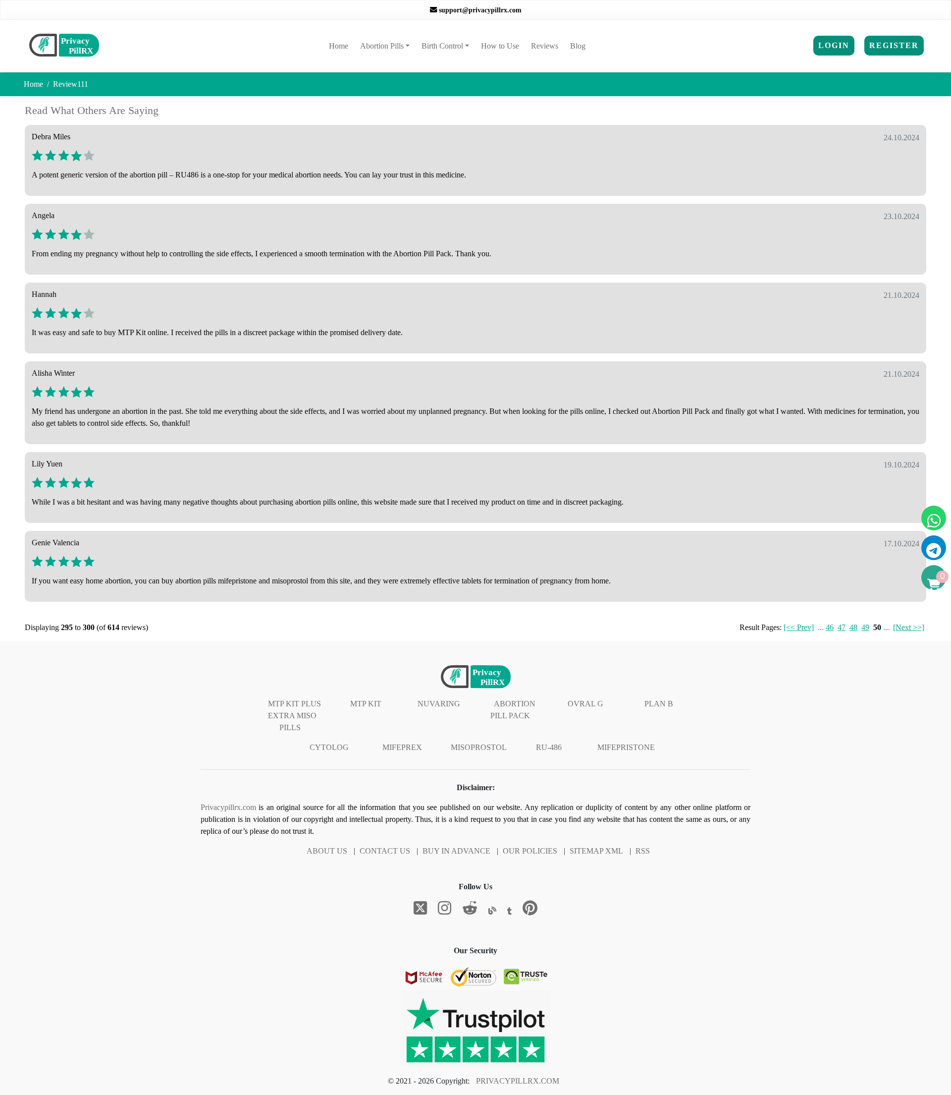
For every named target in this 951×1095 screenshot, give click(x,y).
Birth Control (442, 46)
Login (833, 45)
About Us (327, 851)
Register (894, 45)
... (821, 627)
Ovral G (585, 703)
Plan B (658, 703)
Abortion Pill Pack (512, 709)
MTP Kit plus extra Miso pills (294, 715)
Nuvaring (439, 703)
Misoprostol (479, 747)
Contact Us (385, 851)
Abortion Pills (382, 46)
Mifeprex (402, 747)
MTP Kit (365, 703)
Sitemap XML (596, 851)
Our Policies (530, 851)
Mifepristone (626, 747)
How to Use (500, 46)
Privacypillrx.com (228, 807)
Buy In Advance (456, 851)
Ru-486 (549, 747)
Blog (577, 46)
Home (340, 45)
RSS (642, 851)
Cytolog (329, 747)
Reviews (544, 46)
